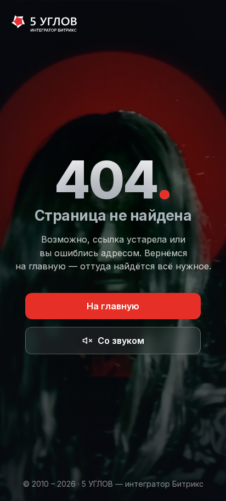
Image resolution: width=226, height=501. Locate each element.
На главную (113, 306)
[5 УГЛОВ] (44, 24)
